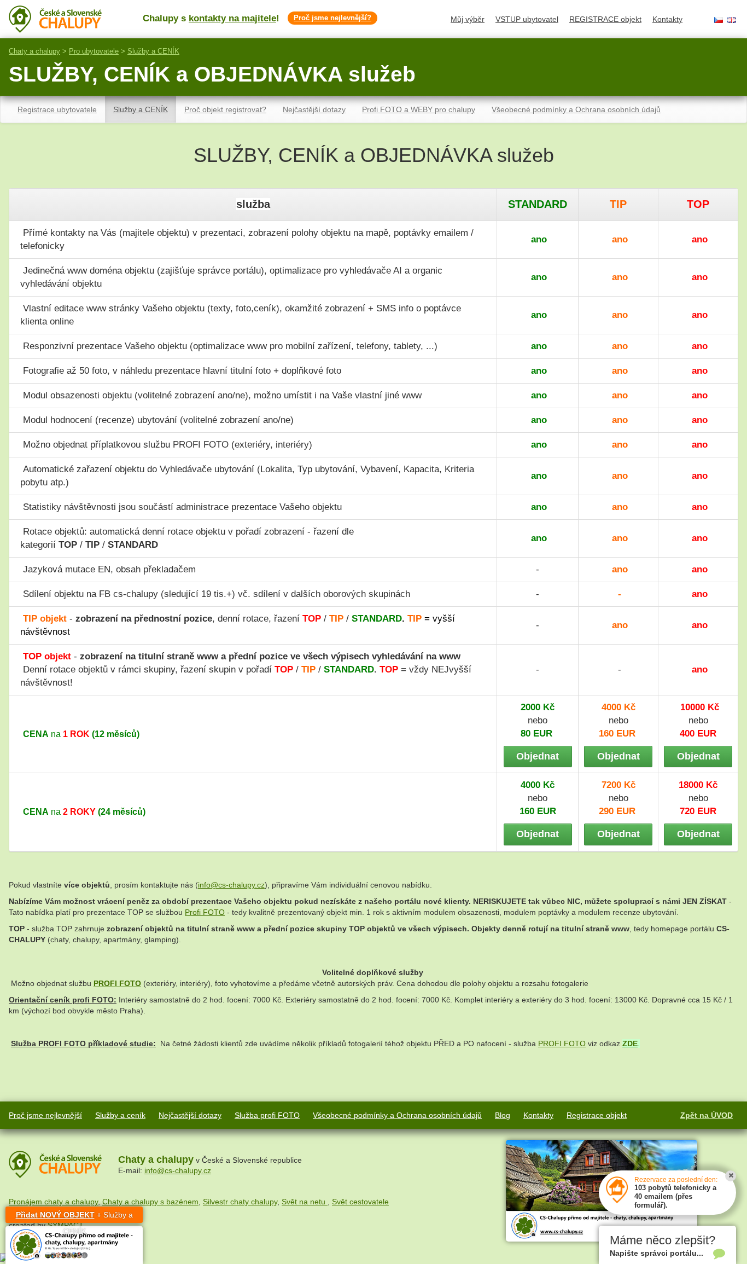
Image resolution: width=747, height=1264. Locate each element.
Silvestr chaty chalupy (240, 1201)
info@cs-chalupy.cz (231, 884)
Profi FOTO (205, 912)
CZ (718, 20)
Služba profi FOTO (267, 1115)
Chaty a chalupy (34, 51)
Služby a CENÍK (153, 51)
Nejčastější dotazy (314, 109)
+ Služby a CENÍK (74, 1216)
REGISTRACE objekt (605, 19)
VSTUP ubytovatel (526, 19)
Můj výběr (468, 19)
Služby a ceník (120, 1115)
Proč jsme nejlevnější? (332, 18)
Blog (502, 1115)
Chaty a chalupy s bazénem (150, 1201)
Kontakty (667, 19)
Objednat (537, 756)
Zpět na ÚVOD (706, 1115)
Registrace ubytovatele (57, 109)
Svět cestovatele (360, 1201)
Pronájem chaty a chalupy (53, 1201)
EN (732, 20)
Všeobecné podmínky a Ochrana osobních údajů (576, 109)
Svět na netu (305, 1201)
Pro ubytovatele (94, 51)
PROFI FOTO (562, 1043)
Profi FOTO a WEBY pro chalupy (418, 109)
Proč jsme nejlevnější (45, 1115)
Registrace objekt (597, 1115)
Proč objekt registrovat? (225, 109)
